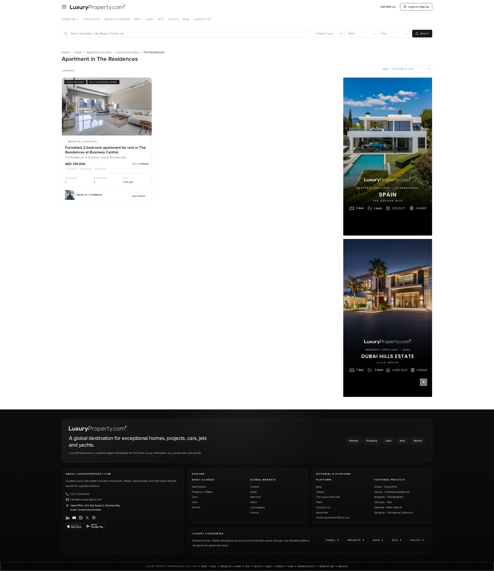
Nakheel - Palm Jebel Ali (388, 507)
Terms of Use (326, 566)
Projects (371, 440)
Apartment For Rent (99, 52)
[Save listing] (146, 82)
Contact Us (202, 19)
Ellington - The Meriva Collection (393, 512)
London (254, 486)
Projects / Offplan (202, 492)
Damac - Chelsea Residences (392, 492)
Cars (149, 19)
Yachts (173, 19)
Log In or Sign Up (418, 6)
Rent (138, 19)
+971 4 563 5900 (79, 494)
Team (319, 502)
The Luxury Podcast (328, 497)
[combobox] (189, 33)
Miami (253, 502)
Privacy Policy (306, 566)
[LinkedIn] (67, 517)
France (254, 512)
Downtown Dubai (127, 52)
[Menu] (64, 7)
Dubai (78, 52)
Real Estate (92, 19)
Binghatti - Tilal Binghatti (388, 497)
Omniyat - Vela (383, 502)
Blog (186, 19)
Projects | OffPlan (117, 19)
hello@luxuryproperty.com (86, 499)
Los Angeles (257, 507)
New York (255, 497)
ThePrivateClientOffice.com (333, 517)
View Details (138, 196)
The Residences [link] (153, 52)
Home (65, 52)
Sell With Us (387, 6)
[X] (87, 517)
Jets (161, 19)
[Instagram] (80, 517)
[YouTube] (74, 517)
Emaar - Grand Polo (385, 486)
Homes (353, 440)
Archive (343, 566)
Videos (320, 492)
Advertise (68, 19)
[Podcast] (94, 517)
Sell (214, 566)
